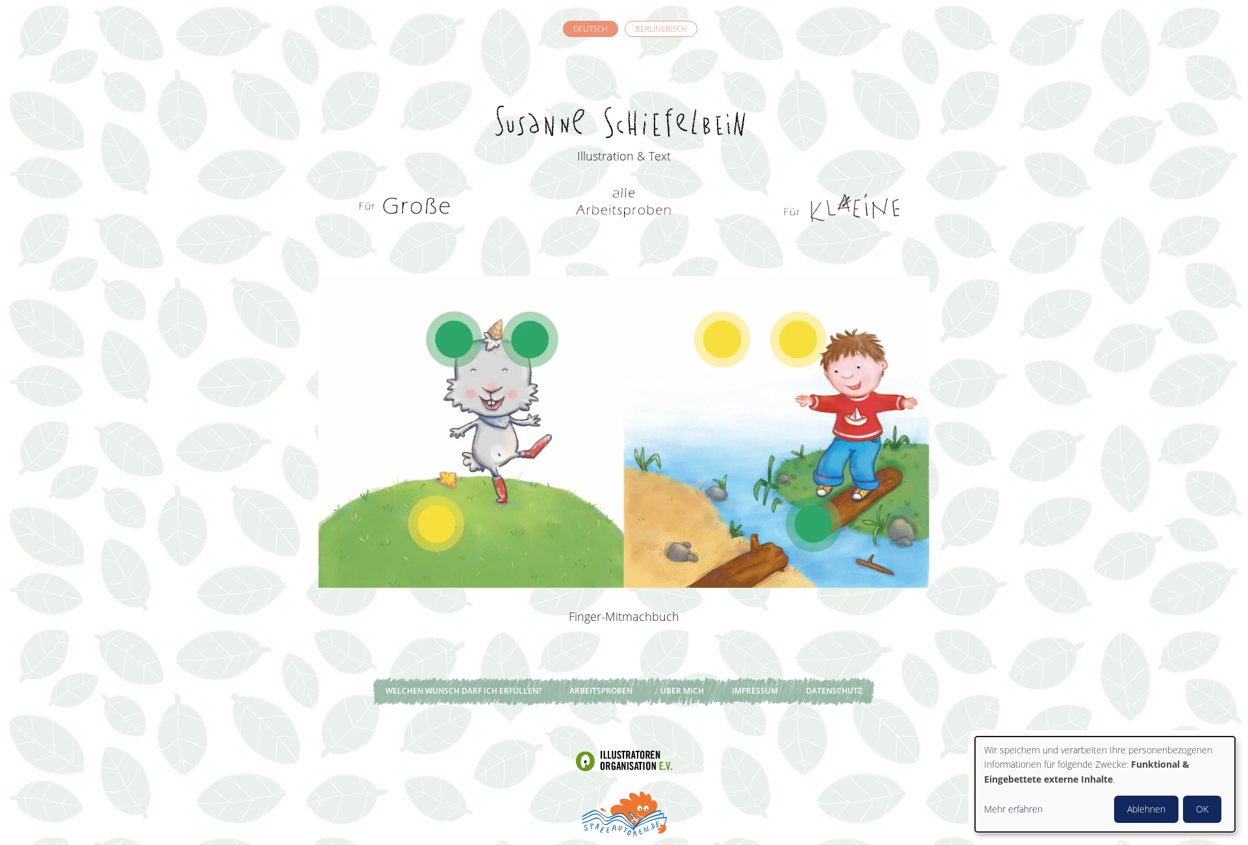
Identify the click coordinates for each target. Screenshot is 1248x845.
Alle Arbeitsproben (624, 208)
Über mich (682, 690)
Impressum (755, 690)
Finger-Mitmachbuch (624, 616)
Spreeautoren (624, 813)
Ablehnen (1146, 809)
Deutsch (590, 28)
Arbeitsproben (600, 690)
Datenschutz (834, 690)
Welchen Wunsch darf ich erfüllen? (463, 690)
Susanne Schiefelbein (624, 98)
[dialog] (1105, 784)
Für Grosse (406, 208)
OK (1202, 809)
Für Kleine (841, 208)
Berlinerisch (661, 28)
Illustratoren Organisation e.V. (624, 761)
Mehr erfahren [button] (1013, 809)
